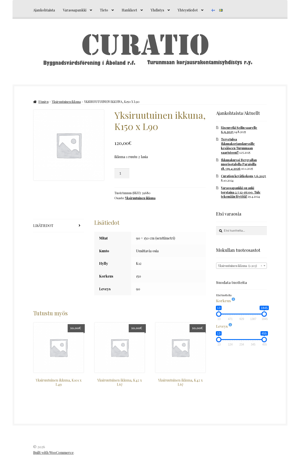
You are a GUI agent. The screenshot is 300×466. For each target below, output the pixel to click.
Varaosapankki (74, 10)
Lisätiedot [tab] (43, 225)
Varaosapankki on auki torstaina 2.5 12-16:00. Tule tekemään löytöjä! (240, 192)
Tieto (104, 10)
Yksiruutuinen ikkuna (66, 102)
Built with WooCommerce (53, 452)
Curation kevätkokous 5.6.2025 (243, 176)
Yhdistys (157, 10)
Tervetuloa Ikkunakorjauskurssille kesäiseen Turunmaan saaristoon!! (238, 145)
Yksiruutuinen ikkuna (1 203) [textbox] (240, 266)
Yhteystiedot (188, 10)
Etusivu (43, 102)
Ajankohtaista (44, 10)
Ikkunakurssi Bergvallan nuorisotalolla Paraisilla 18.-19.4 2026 (239, 164)
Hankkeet (129, 10)
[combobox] (241, 266)
